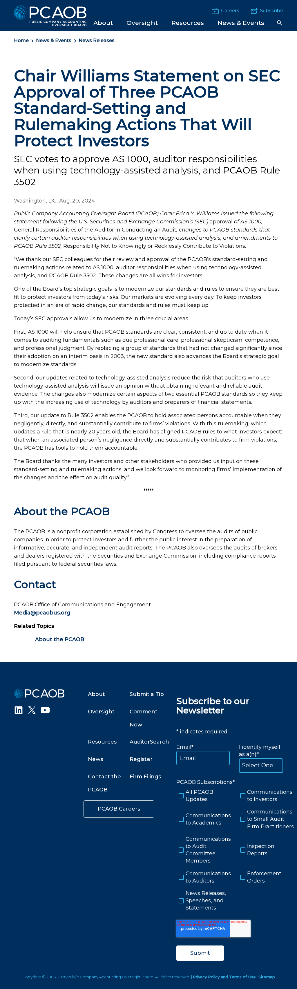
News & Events (53, 40)
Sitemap (266, 976)
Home (21, 40)
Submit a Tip (147, 694)
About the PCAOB (59, 639)
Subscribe (271, 10)
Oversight (101, 711)
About (96, 694)
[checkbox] (233, 850)
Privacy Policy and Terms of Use (224, 976)
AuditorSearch (149, 742)
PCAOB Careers (119, 809)
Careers (230, 10)
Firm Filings (145, 776)
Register (141, 759)
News (95, 759)
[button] (279, 22)
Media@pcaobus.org (42, 613)
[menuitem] (103, 22)
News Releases (97, 40)
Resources (102, 742)
